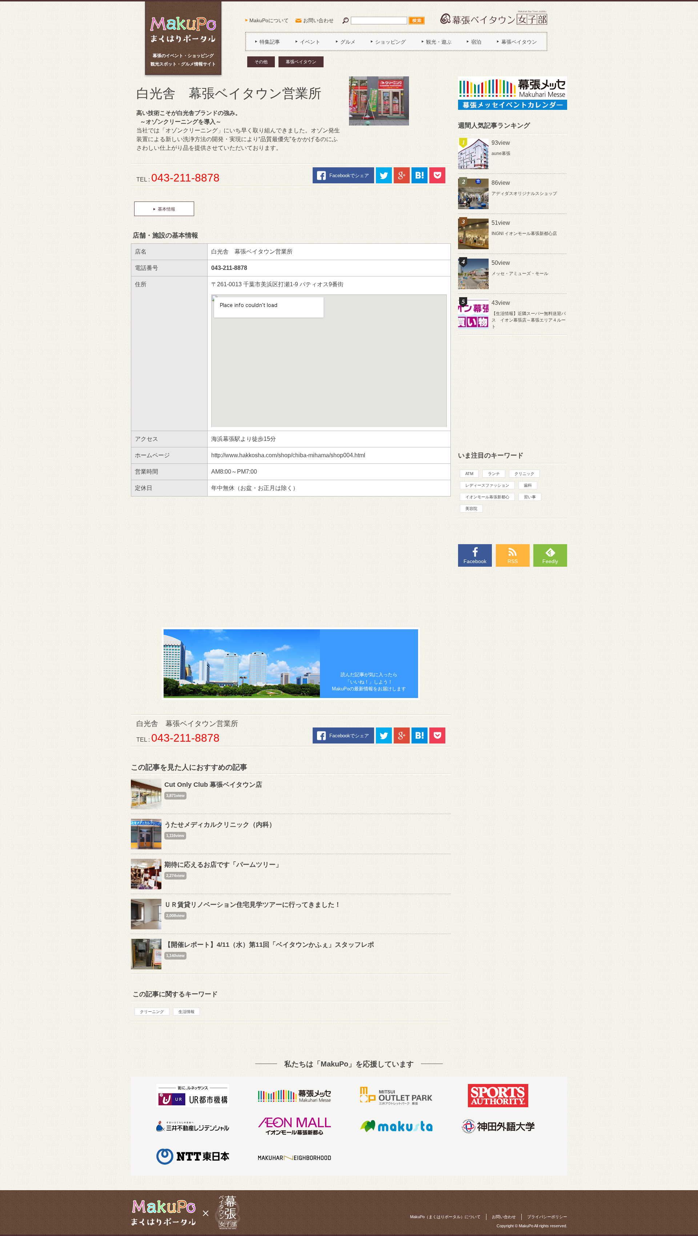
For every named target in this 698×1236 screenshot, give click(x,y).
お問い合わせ (318, 20)
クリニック (524, 473)
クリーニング (152, 1011)
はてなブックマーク (420, 175)
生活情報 (186, 1011)
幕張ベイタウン (301, 61)
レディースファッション (487, 485)
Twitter (384, 175)
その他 (261, 61)
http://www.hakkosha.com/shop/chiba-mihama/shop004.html (288, 455)
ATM (469, 473)
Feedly (550, 561)
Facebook (475, 561)
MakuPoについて (269, 20)
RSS (513, 561)
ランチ (494, 473)
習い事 (530, 497)
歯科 (528, 485)
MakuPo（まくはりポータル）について (445, 1217)
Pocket (437, 175)
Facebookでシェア (349, 175)
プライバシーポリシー (547, 1217)
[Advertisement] (291, 562)
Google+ (402, 175)
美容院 (471, 508)
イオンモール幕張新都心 (487, 497)
